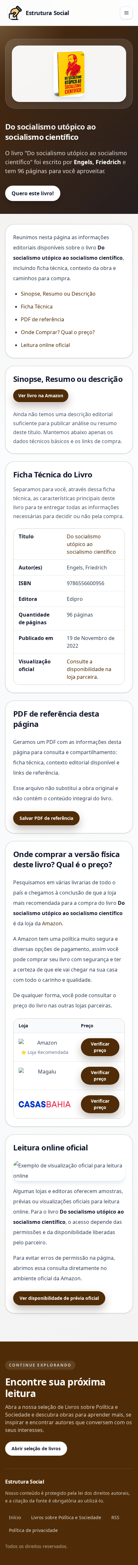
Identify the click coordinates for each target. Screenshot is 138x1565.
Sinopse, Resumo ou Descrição (58, 293)
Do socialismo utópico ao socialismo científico (91, 544)
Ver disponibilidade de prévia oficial (59, 1298)
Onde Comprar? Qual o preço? (58, 332)
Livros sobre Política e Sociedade (66, 1517)
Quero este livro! (33, 193)
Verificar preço (100, 1047)
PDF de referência (42, 319)
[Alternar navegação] (126, 12)
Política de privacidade (33, 1530)
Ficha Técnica (37, 306)
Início (15, 1517)
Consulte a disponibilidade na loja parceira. (89, 669)
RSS (115, 1517)
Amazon (52, 923)
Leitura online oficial (45, 345)
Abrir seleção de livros (36, 1448)
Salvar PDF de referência (46, 818)
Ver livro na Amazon (40, 395)
